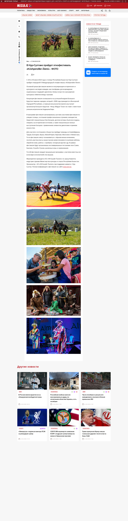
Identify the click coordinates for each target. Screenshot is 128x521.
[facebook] (19, 21)
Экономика (41, 10)
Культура (51, 10)
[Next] (125, 1)
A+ (32, 74)
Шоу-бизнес (62, 10)
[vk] (19, 32)
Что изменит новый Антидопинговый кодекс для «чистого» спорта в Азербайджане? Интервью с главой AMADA (50, 1)
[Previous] (122, 1)
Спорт (71, 10)
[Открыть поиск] (106, 11)
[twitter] (19, 26)
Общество (31, 10)
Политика (21, 10)
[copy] (19, 37)
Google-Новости (19, 55)
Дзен (19, 43)
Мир (77, 10)
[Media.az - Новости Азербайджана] (24, 5)
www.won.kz (67, 167)
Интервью (85, 10)
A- (27, 75)
